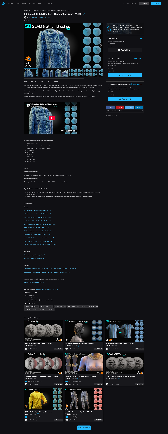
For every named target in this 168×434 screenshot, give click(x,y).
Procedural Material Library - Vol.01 (34, 255)
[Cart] (128, 3)
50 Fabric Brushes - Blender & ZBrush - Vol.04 (37, 217)
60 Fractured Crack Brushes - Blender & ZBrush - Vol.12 (40, 244)
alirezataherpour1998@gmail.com (34, 282)
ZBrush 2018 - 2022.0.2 (47, 309)
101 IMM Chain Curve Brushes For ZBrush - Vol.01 (38, 210)
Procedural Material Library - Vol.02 (34, 258)
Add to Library (126, 50)
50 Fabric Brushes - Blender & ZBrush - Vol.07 (37, 227)
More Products (84, 427)
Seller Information (45, 17)
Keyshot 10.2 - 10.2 (60, 306)
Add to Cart (126, 75)
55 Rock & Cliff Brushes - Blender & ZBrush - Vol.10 (39, 238)
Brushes (27, 20)
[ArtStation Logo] (3, 3)
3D (32, 306)
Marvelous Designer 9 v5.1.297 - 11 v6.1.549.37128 (83, 306)
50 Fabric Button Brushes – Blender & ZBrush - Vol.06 (40, 224)
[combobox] (84, 3)
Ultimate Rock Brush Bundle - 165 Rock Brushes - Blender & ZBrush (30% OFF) (47, 272)
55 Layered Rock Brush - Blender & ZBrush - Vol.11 (39, 241)
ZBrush (36, 306)
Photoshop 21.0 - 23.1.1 (31, 309)
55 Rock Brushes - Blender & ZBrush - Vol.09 (37, 234)
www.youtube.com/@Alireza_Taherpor (47, 289)
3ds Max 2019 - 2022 (46, 306)
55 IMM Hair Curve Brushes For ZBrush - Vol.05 (38, 220)
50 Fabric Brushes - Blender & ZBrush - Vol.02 (37, 214)
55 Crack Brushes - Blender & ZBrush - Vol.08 (37, 231)
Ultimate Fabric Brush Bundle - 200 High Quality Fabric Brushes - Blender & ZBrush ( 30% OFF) (52, 268)
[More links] (165, 3)
